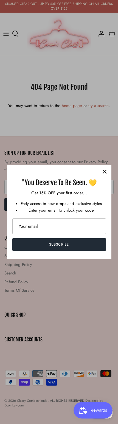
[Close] (105, 172)
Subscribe (59, 244)
